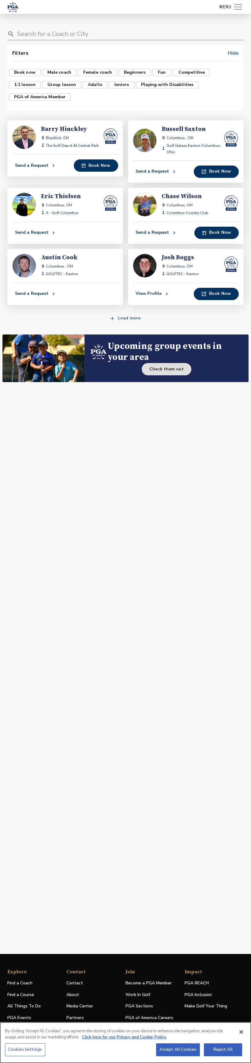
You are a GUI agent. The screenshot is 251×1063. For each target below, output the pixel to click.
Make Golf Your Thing (206, 1006)
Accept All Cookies (178, 1049)
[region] (125, 1042)
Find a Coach (19, 983)
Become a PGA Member (149, 983)
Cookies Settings (25, 1049)
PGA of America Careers (149, 1018)
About (72, 995)
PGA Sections (139, 1006)
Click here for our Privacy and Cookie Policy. (124, 1037)
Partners (75, 1018)
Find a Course (20, 995)
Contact (74, 983)
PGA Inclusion (198, 995)
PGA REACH (197, 983)
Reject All (223, 1049)
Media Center (79, 1006)
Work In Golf (138, 995)
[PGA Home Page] (12, 7)
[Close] (241, 1032)
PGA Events (19, 1018)
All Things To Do (24, 1006)
